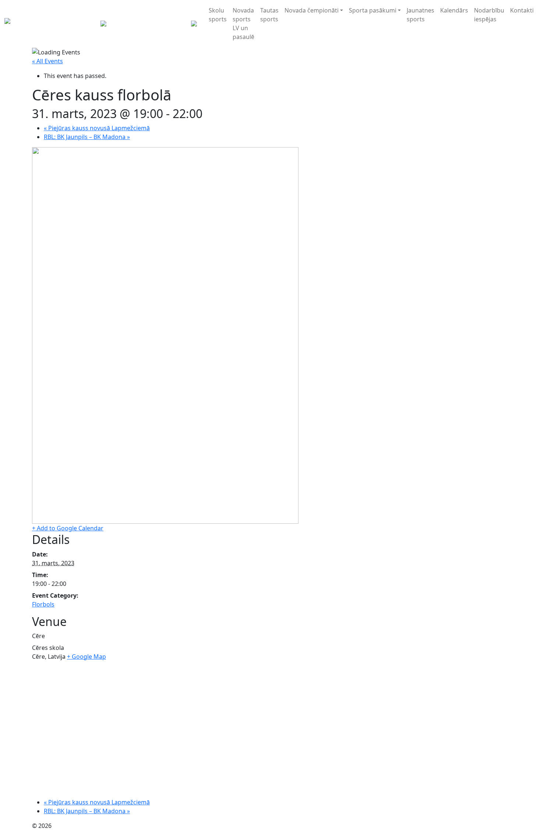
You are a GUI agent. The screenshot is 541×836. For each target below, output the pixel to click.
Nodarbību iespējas (489, 14)
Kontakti (522, 10)
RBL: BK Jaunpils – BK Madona (87, 137)
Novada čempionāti (311, 10)
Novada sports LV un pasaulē (243, 23)
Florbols (43, 604)
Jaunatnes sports (420, 14)
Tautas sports (269, 14)
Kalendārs (454, 10)
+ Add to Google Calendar (67, 528)
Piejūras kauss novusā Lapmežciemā (97, 128)
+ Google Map (86, 656)
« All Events (47, 61)
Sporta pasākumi (372, 10)
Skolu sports (218, 14)
